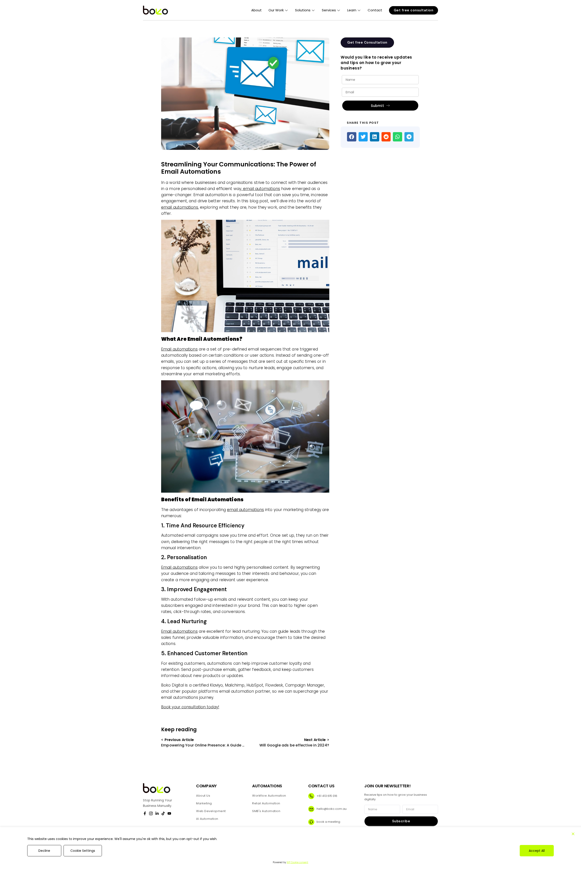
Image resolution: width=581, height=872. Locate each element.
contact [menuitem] (375, 10)
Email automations (179, 349)
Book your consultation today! (190, 707)
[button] (286, 10)
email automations (261, 188)
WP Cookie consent (297, 862)
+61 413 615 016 (327, 796)
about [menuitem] (256, 10)
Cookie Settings (82, 850)
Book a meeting (328, 822)
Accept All (537, 850)
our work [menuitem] (276, 10)
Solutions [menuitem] (302, 10)
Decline (44, 850)
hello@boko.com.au (332, 809)
